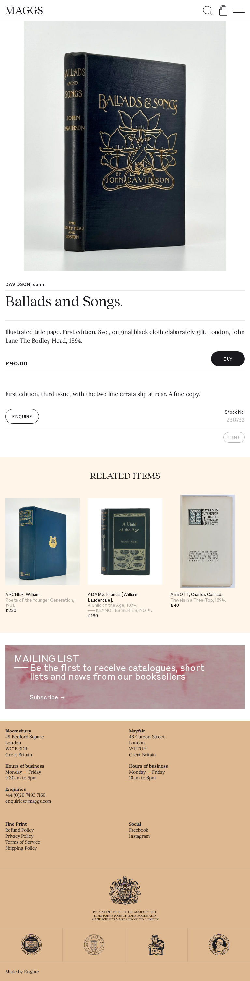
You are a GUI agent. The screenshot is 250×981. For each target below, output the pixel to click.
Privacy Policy (19, 836)
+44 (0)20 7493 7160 (25, 795)
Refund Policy (19, 830)
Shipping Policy (21, 848)
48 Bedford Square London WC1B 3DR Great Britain (24, 746)
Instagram (139, 836)
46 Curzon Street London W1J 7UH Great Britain (147, 746)
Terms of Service (22, 842)
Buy (228, 359)
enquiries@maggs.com (28, 801)
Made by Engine (22, 971)
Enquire (22, 416)
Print (234, 437)
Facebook (138, 830)
